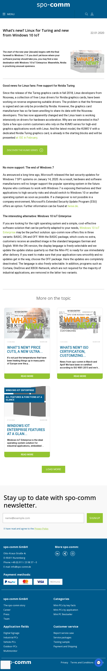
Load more (53, 469)
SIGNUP (95, 518)
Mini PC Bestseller (63, 614)
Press (6, 614)
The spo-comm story (14, 605)
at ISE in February (26, 137)
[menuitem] (28, 605)
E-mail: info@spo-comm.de (17, 566)
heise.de (73, 206)
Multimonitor (10, 650)
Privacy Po (41, 528)
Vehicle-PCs (9, 641)
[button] (98, 662)
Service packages (62, 637)
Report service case (64, 633)
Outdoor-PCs (10, 646)
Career (7, 609)
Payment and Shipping (65, 646)
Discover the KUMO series (22, 150)
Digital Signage (11, 633)
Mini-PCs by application (66, 609)
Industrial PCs (10, 637)
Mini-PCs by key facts (65, 605)
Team (6, 618)
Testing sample (62, 641)
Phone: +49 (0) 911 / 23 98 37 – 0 (20, 562)
